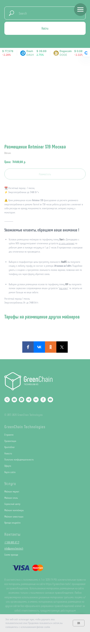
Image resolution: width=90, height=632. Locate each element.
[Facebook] (28, 347)
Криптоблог (9, 446)
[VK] (36, 399)
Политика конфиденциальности (19, 459)
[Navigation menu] (80, 9)
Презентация (10, 440)
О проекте (9, 434)
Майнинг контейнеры (14, 510)
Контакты (12, 534)
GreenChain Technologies (24, 426)
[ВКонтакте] (39, 347)
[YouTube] (50, 399)
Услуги (10, 483)
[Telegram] (28, 399)
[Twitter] (62, 347)
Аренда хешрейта (12, 522)
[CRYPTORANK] (86, 53)
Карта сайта (10, 472)
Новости (8, 453)
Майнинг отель (11, 497)
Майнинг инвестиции (13, 516)
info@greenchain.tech (13, 548)
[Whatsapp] (21, 399)
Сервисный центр (12, 503)
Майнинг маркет (11, 491)
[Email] (14, 399)
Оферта (7, 465)
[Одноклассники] (50, 347)
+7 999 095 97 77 (11, 542)
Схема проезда (11, 554)
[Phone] (7, 399)
